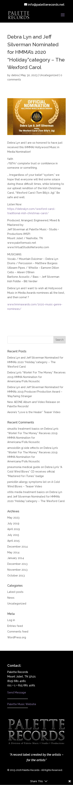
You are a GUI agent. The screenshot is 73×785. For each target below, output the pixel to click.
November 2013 (17, 569)
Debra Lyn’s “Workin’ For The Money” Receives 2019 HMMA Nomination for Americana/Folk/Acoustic (36, 377)
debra (15, 75)
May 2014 (13, 552)
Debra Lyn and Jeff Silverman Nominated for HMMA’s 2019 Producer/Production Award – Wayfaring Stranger (35, 392)
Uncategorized (48, 75)
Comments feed (17, 631)
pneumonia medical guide (23, 467)
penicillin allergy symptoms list (27, 481)
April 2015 (13, 540)
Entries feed (15, 625)
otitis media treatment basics (26, 492)
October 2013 (16, 575)
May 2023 (13, 517)
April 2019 (13, 529)
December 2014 (17, 546)
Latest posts (15, 591)
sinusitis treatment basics (23, 428)
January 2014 (15, 558)
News (10, 597)
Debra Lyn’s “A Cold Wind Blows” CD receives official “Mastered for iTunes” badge (34, 472)
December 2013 (17, 563)
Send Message (16, 692)
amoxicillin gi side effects (23, 447)
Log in (11, 620)
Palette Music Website (21, 704)
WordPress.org (16, 637)
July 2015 (13, 534)
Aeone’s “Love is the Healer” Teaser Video (33, 412)
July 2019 (13, 523)
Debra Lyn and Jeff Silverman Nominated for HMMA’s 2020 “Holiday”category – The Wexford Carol (35, 362)
